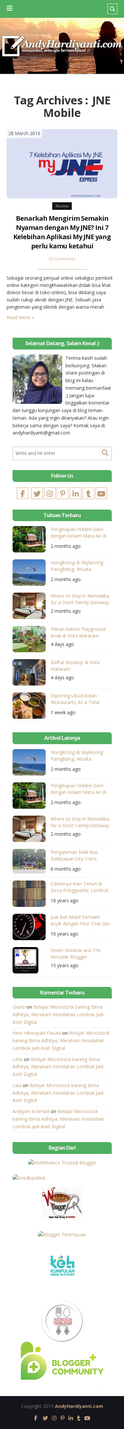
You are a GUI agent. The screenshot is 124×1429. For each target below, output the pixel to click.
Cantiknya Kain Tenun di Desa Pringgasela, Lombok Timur (79, 888)
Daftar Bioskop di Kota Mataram (75, 665)
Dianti (19, 1007)
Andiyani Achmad (31, 1111)
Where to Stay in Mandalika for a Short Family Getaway (80, 599)
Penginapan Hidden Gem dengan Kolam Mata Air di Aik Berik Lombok (78, 533)
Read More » (20, 317)
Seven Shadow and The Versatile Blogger (76, 953)
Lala (17, 1085)
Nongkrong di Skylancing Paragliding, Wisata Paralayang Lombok (77, 566)
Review (62, 206)
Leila (17, 1059)
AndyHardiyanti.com (79, 1406)
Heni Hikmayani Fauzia (37, 1033)
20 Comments (62, 259)
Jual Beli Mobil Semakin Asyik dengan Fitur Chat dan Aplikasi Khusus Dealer (80, 921)
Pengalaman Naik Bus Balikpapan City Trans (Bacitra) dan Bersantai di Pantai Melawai (78, 856)
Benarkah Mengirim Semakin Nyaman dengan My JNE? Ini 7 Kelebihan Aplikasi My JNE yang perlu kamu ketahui (62, 232)
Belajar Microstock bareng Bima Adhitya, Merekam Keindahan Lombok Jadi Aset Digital (58, 1014)
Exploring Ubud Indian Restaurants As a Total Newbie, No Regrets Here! (78, 699)
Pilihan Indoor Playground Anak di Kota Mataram (78, 632)
